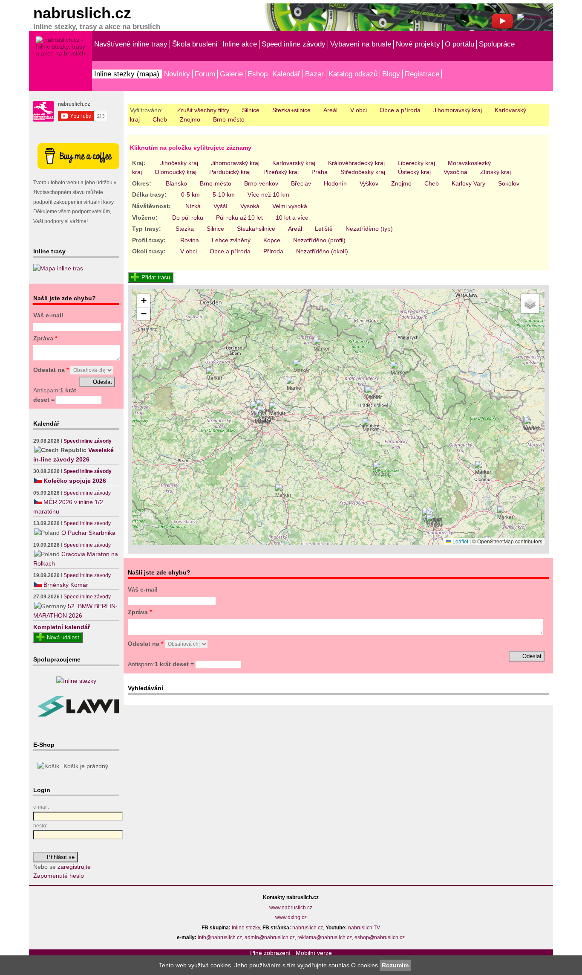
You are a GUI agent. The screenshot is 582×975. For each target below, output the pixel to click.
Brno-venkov (261, 183)
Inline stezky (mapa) (126, 74)
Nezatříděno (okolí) (322, 251)
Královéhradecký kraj (356, 163)
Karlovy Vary (468, 183)
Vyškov (369, 183)
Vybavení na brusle (360, 44)
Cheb (160, 119)
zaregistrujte (74, 866)
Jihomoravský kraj (457, 110)
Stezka (185, 228)
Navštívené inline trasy (130, 44)
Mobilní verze (314, 952)
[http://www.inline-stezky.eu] (76, 680)
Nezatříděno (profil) (319, 240)
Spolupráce (497, 44)
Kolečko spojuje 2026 (74, 480)
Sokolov (508, 183)
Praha (319, 171)
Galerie (231, 74)
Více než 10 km (268, 194)
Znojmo (190, 119)
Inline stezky (246, 927)
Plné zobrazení (270, 952)
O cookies (365, 965)
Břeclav (301, 183)
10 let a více (292, 217)
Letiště (324, 228)
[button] (262, 418)
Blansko (176, 183)
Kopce (271, 240)
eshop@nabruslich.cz (379, 937)
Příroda (273, 251)
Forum (205, 74)
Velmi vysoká (289, 206)
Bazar (314, 74)
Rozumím (395, 965)
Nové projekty (418, 44)
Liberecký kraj (416, 163)
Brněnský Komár (65, 584)
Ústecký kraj (414, 171)
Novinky (177, 74)
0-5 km (190, 194)
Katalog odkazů (352, 74)
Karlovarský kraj (293, 163)
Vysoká (249, 206)
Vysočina (455, 171)
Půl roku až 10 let (239, 217)
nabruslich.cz (307, 927)
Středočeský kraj (362, 171)
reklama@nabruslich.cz (324, 937)
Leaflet (459, 541)
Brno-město (229, 119)
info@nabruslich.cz (220, 937)
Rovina (189, 240)
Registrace (422, 74)
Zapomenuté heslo (58, 875)
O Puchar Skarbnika (88, 532)
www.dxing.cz (291, 917)
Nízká (193, 206)
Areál (330, 110)
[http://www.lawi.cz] (78, 714)
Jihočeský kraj (179, 163)
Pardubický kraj (230, 171)
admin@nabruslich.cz (270, 937)
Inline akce (239, 44)
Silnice (250, 110)
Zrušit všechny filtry (203, 110)
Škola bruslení (195, 44)
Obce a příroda (400, 110)
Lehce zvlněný (231, 240)
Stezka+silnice (291, 110)
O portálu (459, 44)
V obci (358, 110)
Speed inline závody (294, 44)
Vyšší (220, 206)
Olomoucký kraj (175, 171)
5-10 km (224, 194)
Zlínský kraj (495, 171)
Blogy (391, 74)
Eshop (258, 74)
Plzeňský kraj (281, 171)
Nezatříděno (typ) (369, 228)
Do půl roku (187, 217)
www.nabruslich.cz (290, 907)
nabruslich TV (364, 927)
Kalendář (286, 74)
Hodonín (335, 183)
